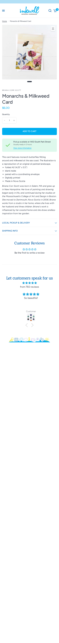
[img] (29, 283)
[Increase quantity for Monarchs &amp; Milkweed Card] (14, 120)
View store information (22, 148)
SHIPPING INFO (10, 231)
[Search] (50, 10)
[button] (27, 325)
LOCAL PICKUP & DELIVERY (16, 222)
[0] (54, 10)
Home (4, 21)
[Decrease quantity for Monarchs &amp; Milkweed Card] (4, 120)
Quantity (6, 114)
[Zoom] (53, 28)
